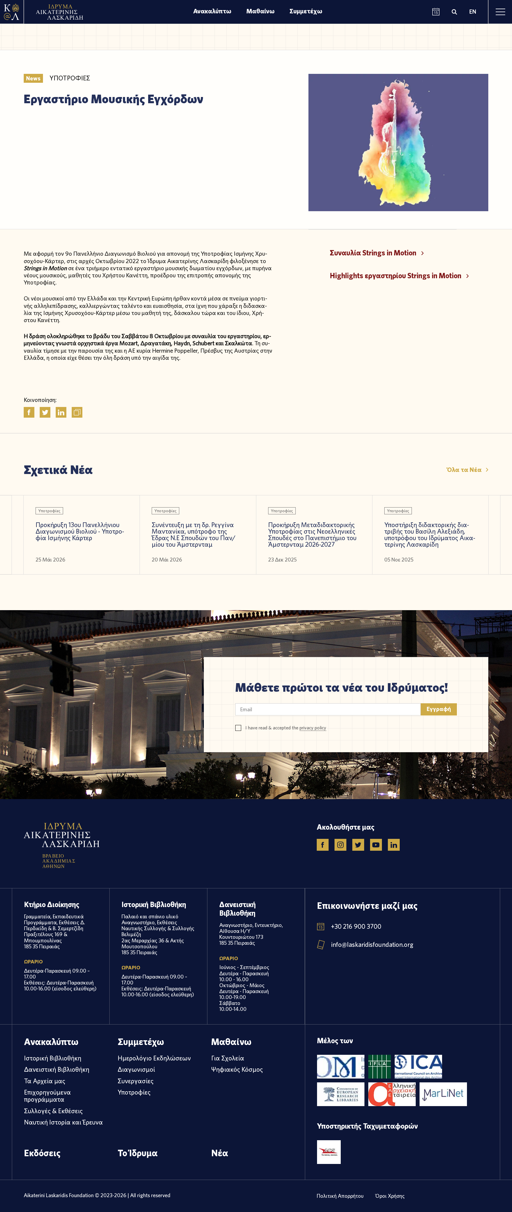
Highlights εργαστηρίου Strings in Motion (395, 275)
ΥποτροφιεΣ (69, 78)
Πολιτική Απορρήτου (340, 1195)
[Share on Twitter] (45, 412)
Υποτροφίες (134, 1092)
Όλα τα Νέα (464, 469)
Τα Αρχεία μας (44, 1081)
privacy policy (313, 728)
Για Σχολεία (227, 1058)
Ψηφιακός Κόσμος (237, 1069)
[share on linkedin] (61, 412)
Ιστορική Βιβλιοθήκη (52, 1058)
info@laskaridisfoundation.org (372, 944)
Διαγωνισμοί (136, 1069)
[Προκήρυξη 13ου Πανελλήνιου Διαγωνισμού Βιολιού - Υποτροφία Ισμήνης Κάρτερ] (82, 534)
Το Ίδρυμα (138, 1153)
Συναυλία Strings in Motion (373, 252)
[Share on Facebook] (29, 412)
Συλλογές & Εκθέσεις (53, 1111)
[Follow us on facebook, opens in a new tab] (323, 845)
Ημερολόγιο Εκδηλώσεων (154, 1058)
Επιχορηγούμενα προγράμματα (47, 1096)
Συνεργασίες (135, 1081)
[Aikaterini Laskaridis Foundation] (12, 12)
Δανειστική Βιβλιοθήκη (56, 1069)
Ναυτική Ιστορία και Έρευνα (63, 1122)
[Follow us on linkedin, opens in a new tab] (394, 845)
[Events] (436, 12)
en (472, 12)
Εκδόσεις (42, 1153)
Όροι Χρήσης (390, 1195)
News (33, 78)
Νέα (219, 1153)
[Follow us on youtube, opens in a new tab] (376, 845)
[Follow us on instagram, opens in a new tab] (340, 845)
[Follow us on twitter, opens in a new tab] (358, 845)
